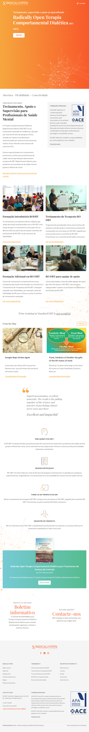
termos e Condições (80, 725)
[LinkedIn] (44, 653)
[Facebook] (41, 653)
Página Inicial (7, 668)
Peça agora (44, 582)
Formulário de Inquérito (10, 706)
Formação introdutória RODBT (20, 216)
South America (64, 680)
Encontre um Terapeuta (68, 664)
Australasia (63, 677)
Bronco (42, 725)
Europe (62, 674)
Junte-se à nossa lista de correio (14, 709)
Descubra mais (9, 173)
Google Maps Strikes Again (17, 357)
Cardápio (82, 3)
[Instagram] (48, 653)
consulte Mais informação (15, 376)
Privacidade (70, 725)
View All (81, 324)
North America (64, 668)
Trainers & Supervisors (9, 677)
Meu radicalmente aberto (38, 680)
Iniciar (19, 35)
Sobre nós (5, 671)
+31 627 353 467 (7, 703)
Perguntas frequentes (9, 683)
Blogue (5, 680)
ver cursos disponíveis (12, 242)
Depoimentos (7, 674)
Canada (62, 671)
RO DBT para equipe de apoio (63, 276)
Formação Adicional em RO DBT (21, 276)
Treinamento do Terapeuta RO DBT (41, 671)
